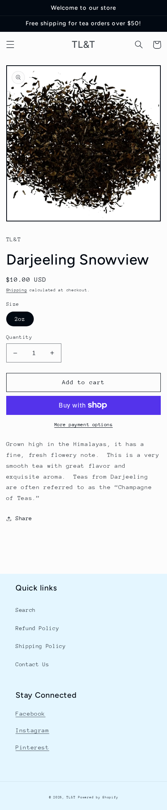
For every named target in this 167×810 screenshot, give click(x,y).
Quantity (19, 337)
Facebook (30, 713)
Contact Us (32, 664)
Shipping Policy (41, 646)
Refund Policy (37, 628)
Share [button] (24, 518)
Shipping (16, 290)
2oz (20, 319)
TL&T (70, 797)
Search (26, 610)
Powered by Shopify (98, 797)
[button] (10, 45)
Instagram (32, 730)
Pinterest (32, 747)
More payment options (83, 424)
